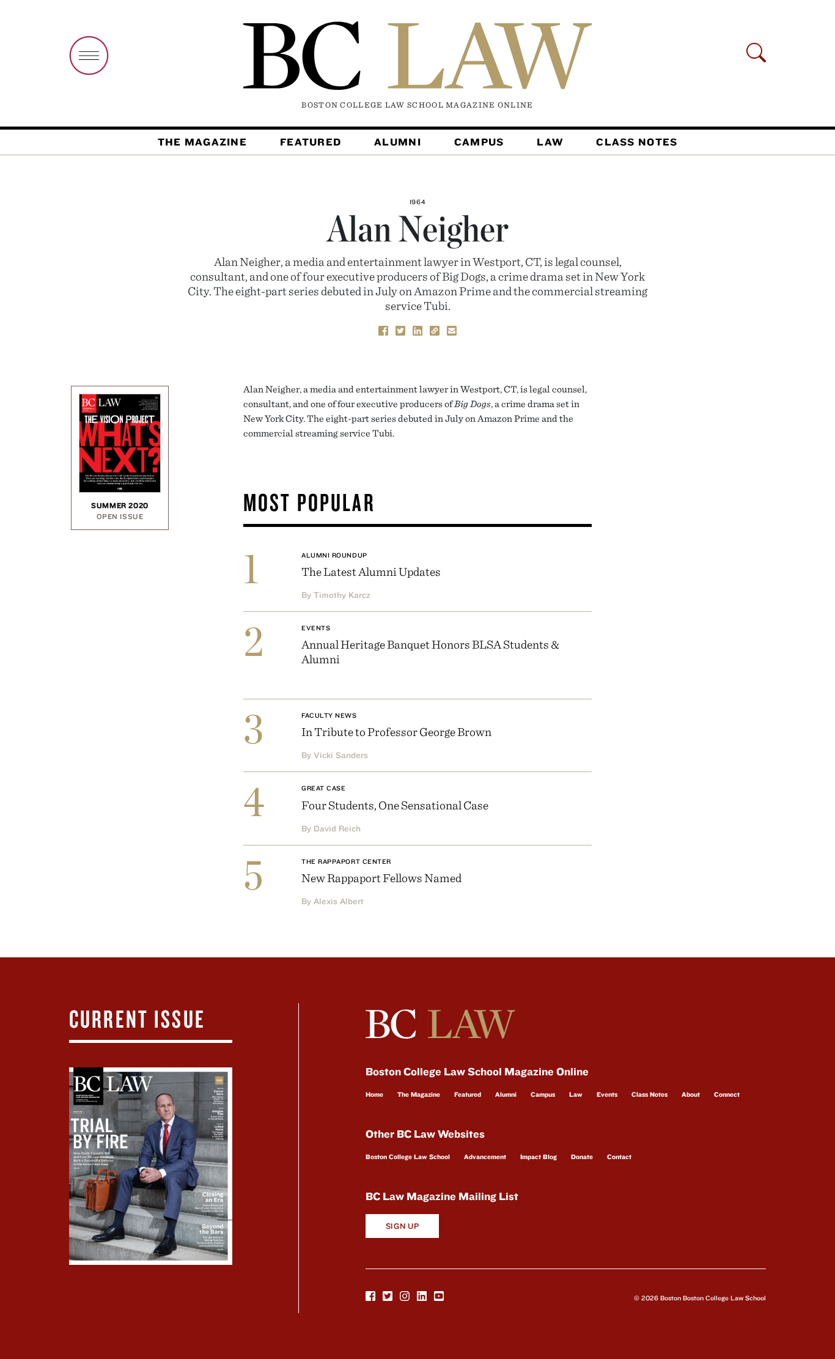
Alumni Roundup (334, 555)
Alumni (397, 142)
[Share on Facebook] (383, 329)
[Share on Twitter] (400, 329)
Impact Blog (538, 1156)
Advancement (485, 1156)
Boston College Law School (408, 1156)
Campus (479, 142)
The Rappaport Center (346, 861)
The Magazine (202, 142)
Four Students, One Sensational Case (394, 805)
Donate (582, 1156)
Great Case (323, 788)
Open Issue (120, 516)
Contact (619, 1156)
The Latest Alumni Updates (371, 571)
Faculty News (329, 715)
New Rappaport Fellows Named (381, 878)
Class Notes (636, 142)
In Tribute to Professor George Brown (396, 731)
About (691, 1094)
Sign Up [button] (402, 1226)
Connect (727, 1094)
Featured (310, 142)
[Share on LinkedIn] (417, 329)
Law (550, 142)
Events (315, 628)
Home (374, 1094)
